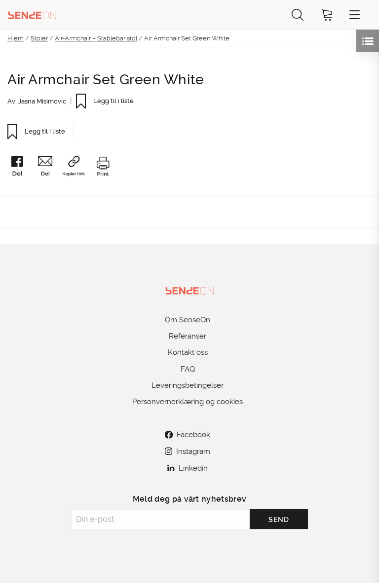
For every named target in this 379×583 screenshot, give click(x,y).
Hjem (15, 38)
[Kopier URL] (78, 167)
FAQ (188, 369)
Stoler (39, 38)
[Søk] (297, 14)
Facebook (193, 434)
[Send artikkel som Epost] (49, 167)
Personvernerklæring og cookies (187, 401)
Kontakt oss (188, 352)
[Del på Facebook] (21, 167)
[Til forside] (32, 14)
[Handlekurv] (327, 14)
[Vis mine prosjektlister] (367, 41)
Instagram (193, 451)
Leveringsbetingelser (188, 385)
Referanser (187, 336)
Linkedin (193, 468)
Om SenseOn (187, 319)
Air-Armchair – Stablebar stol (96, 38)
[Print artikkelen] (103, 167)
